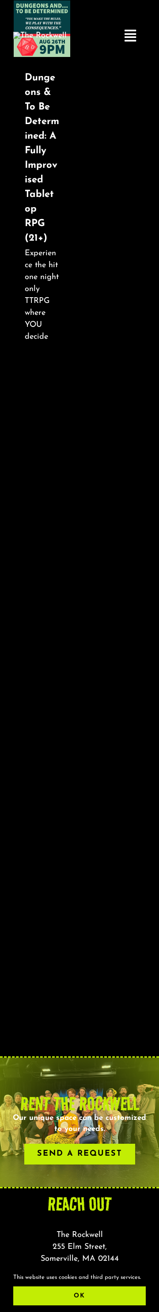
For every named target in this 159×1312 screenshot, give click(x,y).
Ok (79, 1296)
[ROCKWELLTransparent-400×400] (40, 36)
